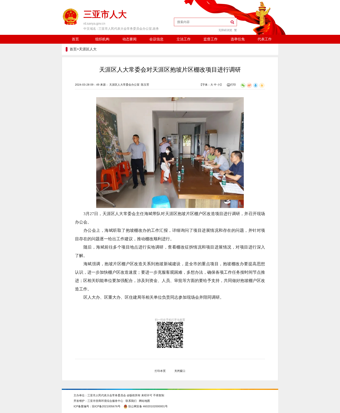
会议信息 (156, 39)
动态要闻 (129, 39)
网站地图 (144, 400)
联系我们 (131, 400)
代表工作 (265, 39)
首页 (75, 39)
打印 (233, 84)
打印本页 (160, 370)
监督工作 (210, 39)
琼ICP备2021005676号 (106, 406)
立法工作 (183, 39)
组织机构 (102, 39)
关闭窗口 (179, 370)
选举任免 (238, 39)
